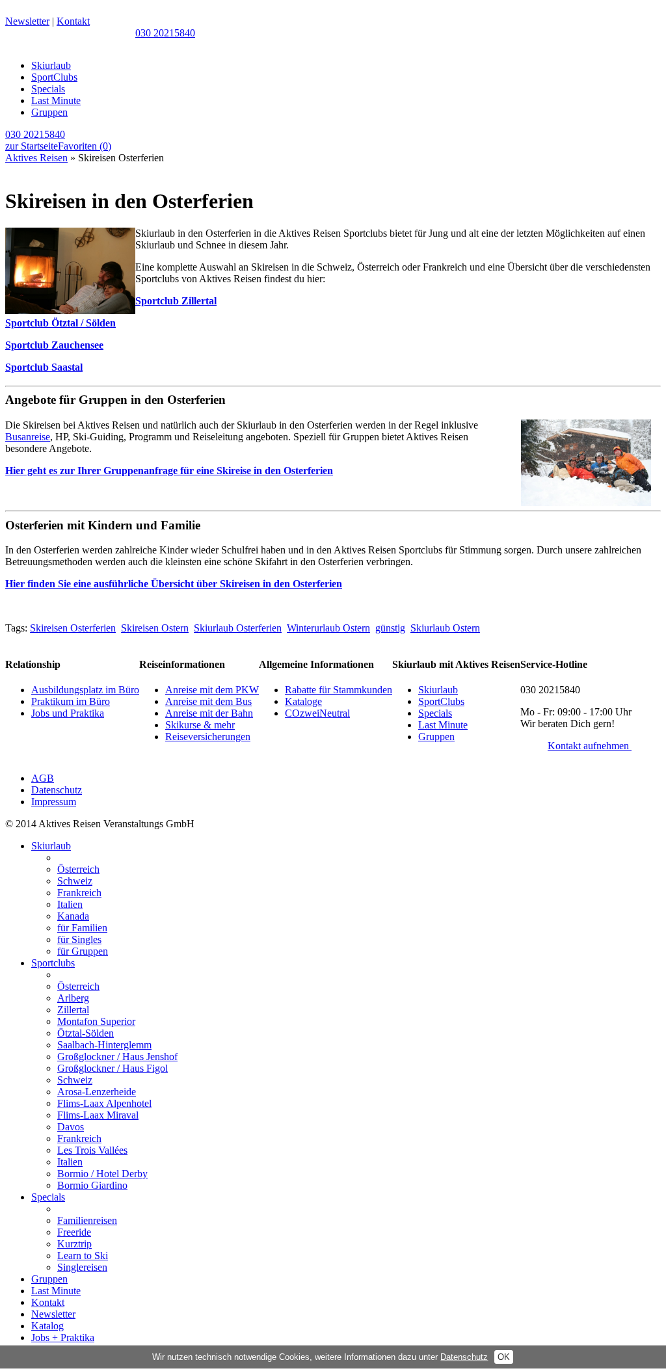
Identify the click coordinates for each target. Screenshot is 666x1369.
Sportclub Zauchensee (54, 345)
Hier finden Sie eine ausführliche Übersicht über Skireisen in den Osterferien (173, 583)
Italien (70, 904)
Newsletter (27, 21)
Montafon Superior (96, 1021)
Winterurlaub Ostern (328, 627)
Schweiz (74, 880)
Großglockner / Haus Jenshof (117, 1056)
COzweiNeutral (317, 713)
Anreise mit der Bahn (209, 713)
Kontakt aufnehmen (590, 745)
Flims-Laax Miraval (98, 1115)
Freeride (74, 1232)
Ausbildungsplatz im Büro (85, 689)
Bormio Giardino (92, 1185)
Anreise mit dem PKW (212, 689)
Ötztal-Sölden (85, 1033)
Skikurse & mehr (200, 724)
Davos (70, 1126)
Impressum (53, 801)
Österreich (78, 869)
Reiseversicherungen (207, 736)
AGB (42, 778)
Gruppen (49, 112)
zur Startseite (31, 146)
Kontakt (73, 21)
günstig (390, 627)
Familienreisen (87, 1220)
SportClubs (54, 77)
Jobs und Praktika (67, 713)
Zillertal (73, 1009)
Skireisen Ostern (155, 627)
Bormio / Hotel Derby (102, 1173)
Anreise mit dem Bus (208, 701)
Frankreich (79, 892)
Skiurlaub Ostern (445, 627)
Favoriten (84, 146)
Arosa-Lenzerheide (96, 1091)
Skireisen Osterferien (73, 627)
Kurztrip (74, 1243)
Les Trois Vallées (92, 1150)
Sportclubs (53, 962)
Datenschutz (56, 789)
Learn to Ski (82, 1255)
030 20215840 (165, 32)
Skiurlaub (51, 65)
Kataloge (303, 701)
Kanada (73, 916)
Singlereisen (82, 1267)
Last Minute (56, 100)
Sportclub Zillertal (176, 300)
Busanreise (27, 436)
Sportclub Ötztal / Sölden (60, 322)
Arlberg (73, 997)
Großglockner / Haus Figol (112, 1068)
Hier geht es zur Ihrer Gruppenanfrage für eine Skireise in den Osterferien (169, 470)
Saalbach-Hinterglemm (104, 1044)
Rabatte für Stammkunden (338, 689)
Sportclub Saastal (44, 367)
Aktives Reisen (36, 157)
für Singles (79, 939)
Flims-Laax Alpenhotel (104, 1103)
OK (504, 1357)
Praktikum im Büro (70, 701)
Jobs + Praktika (62, 1337)
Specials (48, 88)
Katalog (47, 1325)
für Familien (82, 927)
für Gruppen (82, 951)
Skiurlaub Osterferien (238, 627)
